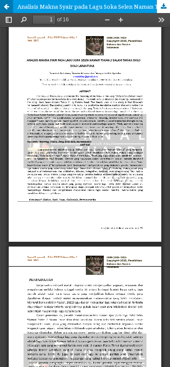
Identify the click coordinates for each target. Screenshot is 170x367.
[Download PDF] (163, 6)
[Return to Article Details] (6, 6)
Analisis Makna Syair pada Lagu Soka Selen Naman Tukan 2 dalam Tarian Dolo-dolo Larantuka (93, 6)
